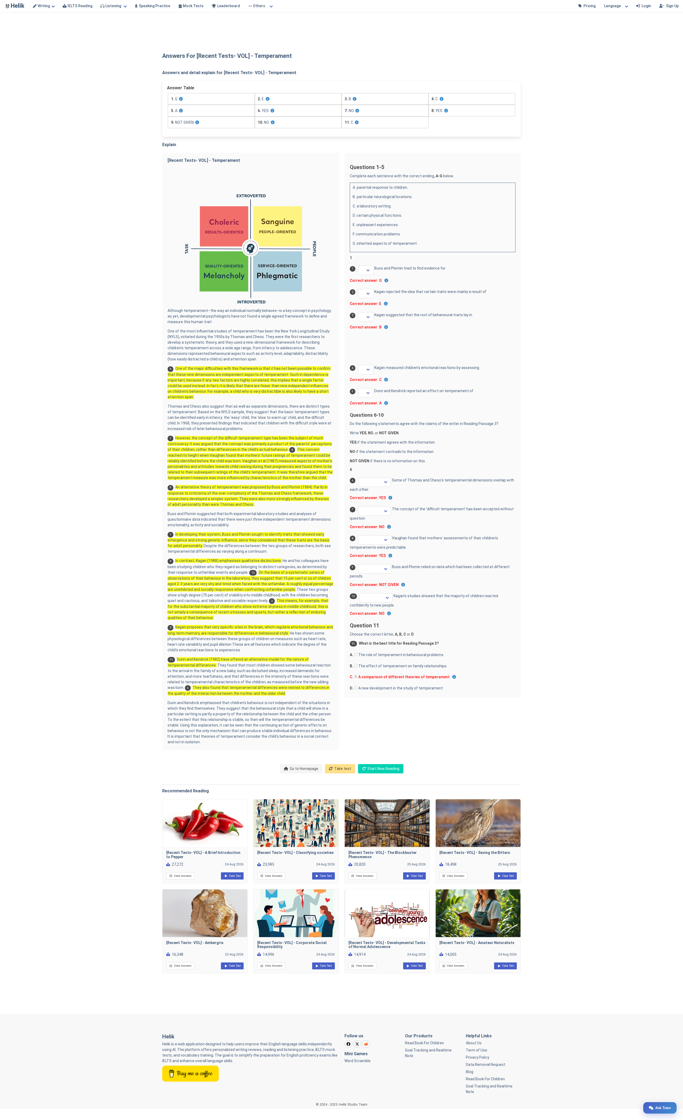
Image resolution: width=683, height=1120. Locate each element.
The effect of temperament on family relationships (402, 666)
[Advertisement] (341, 28)
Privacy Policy (477, 1057)
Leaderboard (228, 6)
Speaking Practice (154, 6)
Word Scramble (357, 1061)
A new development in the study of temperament (400, 688)
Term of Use (476, 1050)
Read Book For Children (424, 1043)
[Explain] (181, 99)
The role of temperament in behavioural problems (400, 655)
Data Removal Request (485, 1064)
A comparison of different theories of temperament (404, 677)
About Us (474, 1043)
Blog (469, 1072)
